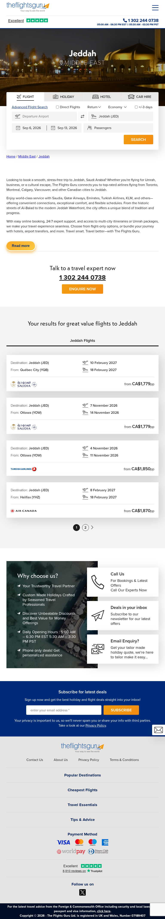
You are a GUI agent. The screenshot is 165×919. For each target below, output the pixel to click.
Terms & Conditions (124, 759)
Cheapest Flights (83, 790)
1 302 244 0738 (82, 277)
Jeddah (44, 156)
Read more (21, 246)
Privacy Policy (96, 725)
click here (103, 911)
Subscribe (121, 710)
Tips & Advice (82, 819)
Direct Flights (70, 107)
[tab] (25, 96)
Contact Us (34, 759)
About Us (61, 759)
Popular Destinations (82, 775)
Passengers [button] (102, 127)
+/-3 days (145, 107)
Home (10, 156)
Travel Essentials (82, 805)
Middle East (27, 156)
